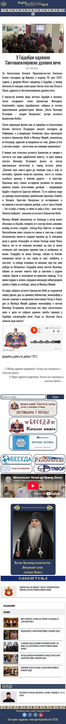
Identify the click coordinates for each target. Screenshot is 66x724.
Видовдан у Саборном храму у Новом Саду (40, 631)
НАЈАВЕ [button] (7, 612)
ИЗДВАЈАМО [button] (9, 605)
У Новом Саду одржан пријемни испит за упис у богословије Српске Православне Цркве (39, 646)
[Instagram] (35, 715)
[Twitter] (24, 715)
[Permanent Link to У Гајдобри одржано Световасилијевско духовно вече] (33, 38)
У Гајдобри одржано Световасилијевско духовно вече (33, 60)
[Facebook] (30, 715)
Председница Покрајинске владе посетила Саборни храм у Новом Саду (40, 656)
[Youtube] (41, 715)
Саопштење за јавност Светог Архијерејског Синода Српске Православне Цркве (39, 588)
